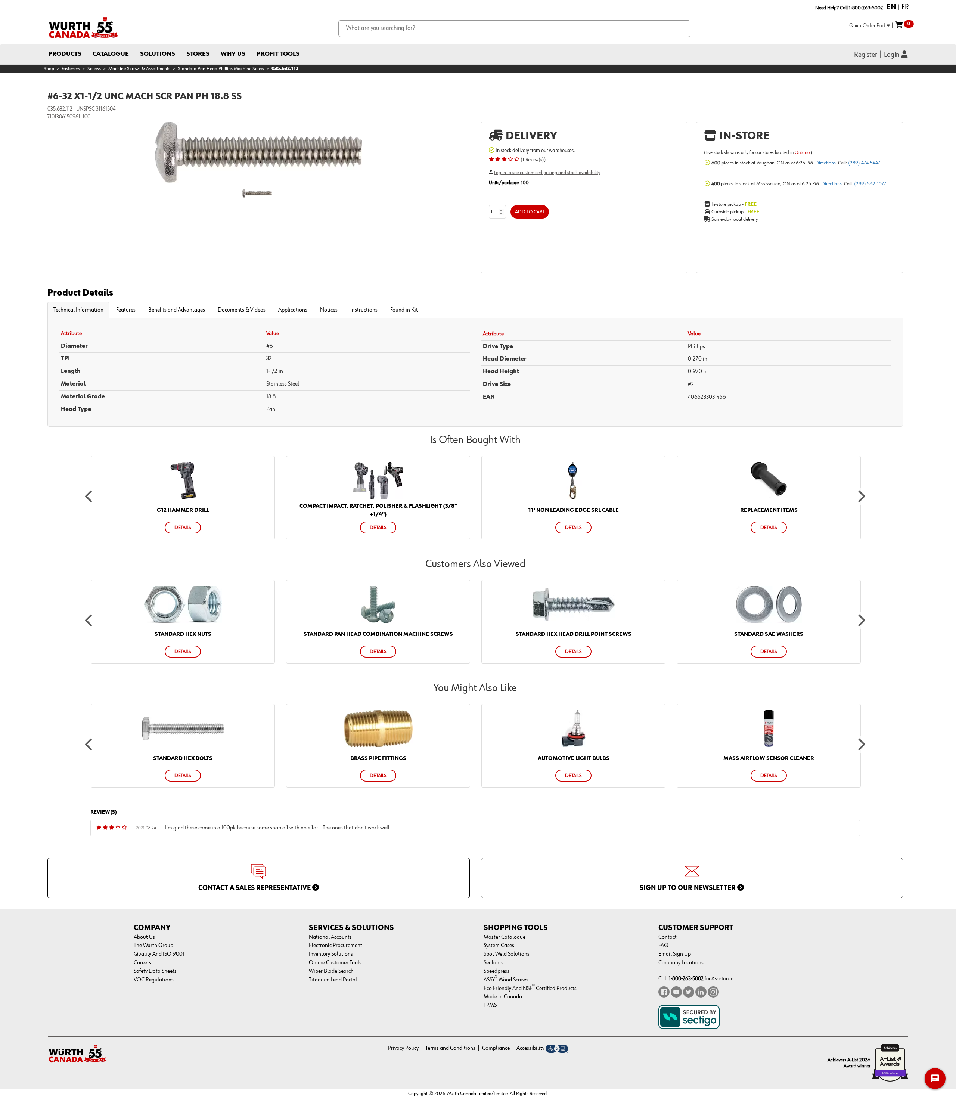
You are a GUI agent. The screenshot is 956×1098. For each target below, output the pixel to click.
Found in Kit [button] (404, 310)
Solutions (157, 54)
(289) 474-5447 (864, 163)
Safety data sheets (155, 971)
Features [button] (126, 310)
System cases (499, 946)
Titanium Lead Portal (333, 980)
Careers (142, 963)
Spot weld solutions (507, 954)
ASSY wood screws (506, 980)
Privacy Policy (403, 1048)
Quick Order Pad (868, 25)
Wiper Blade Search (331, 971)
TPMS (490, 1005)
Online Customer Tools (335, 963)
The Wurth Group (153, 946)
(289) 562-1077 (870, 183)
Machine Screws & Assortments (139, 68)
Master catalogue (504, 937)
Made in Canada (503, 997)
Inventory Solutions (331, 954)
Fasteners (71, 68)
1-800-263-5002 (686, 978)
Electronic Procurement (335, 946)
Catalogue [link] (111, 54)
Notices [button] (329, 310)
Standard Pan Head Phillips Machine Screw (221, 68)
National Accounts (330, 937)
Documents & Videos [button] (242, 310)
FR (905, 7)
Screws (94, 68)
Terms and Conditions (450, 1048)
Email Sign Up (674, 954)
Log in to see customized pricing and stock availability (547, 172)
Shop (49, 68)
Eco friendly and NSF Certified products (530, 989)
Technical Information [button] (78, 310)
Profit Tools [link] (278, 54)
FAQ (663, 946)
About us (144, 937)
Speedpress (496, 971)
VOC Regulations (154, 980)
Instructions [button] (364, 310)
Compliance (496, 1048)
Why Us (233, 54)
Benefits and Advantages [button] (176, 310)
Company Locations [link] (681, 963)
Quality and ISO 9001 (159, 954)
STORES (197, 54)
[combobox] (514, 28)
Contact (667, 937)
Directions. (826, 163)
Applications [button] (292, 310)
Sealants (493, 963)
